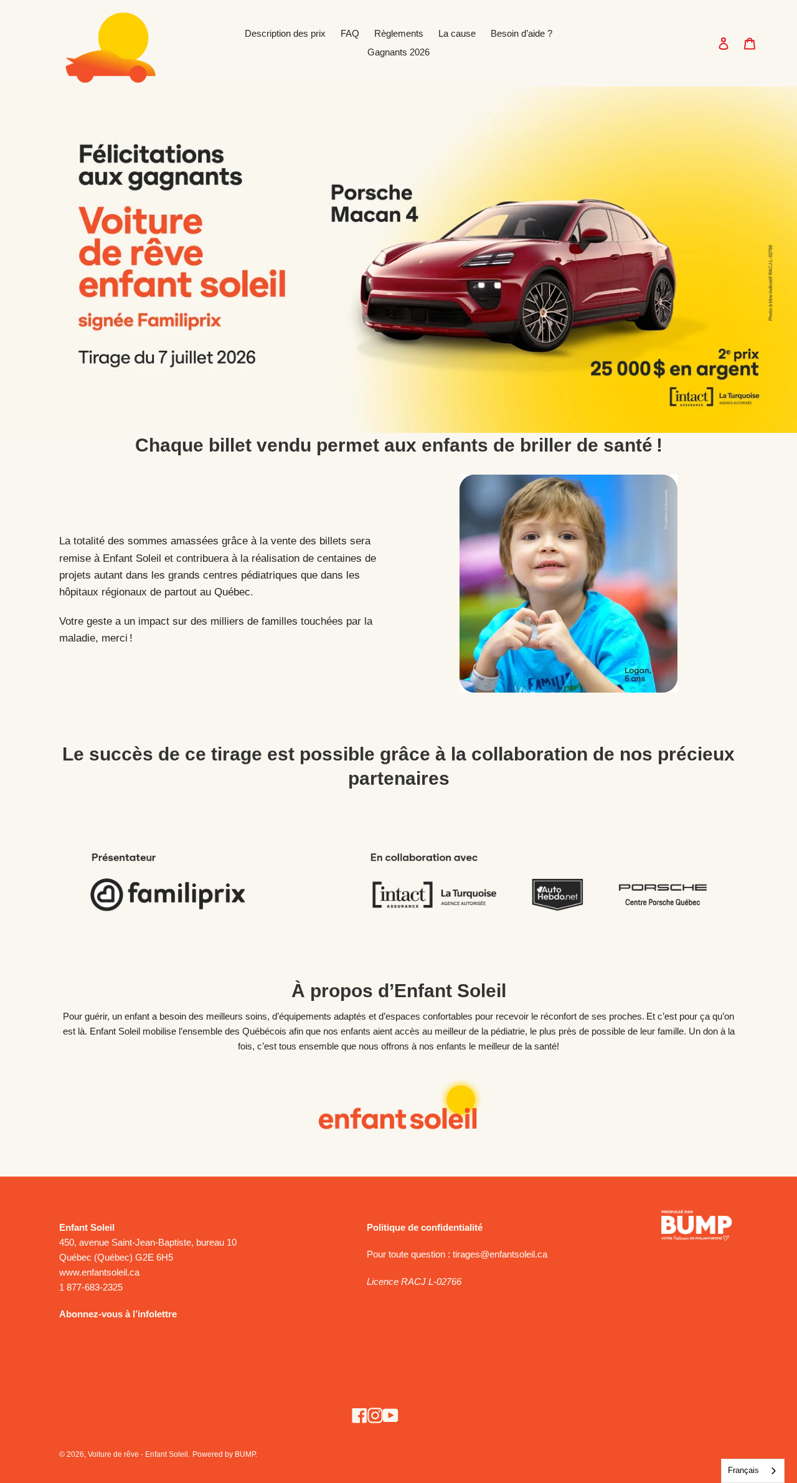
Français (743, 1470)
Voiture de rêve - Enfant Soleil (138, 1454)
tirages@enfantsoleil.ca (500, 1254)
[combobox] (753, 1471)
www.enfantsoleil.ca (99, 1272)
